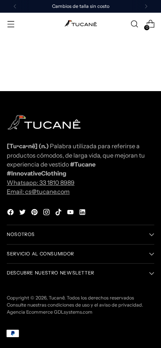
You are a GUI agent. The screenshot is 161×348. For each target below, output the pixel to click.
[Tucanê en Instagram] (47, 213)
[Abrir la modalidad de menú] (10, 24)
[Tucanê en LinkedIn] (83, 213)
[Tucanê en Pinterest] (35, 213)
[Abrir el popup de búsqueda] (134, 24)
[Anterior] (15, 6)
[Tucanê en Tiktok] (59, 213)
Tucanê (56, 298)
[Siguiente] (146, 6)
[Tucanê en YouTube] (71, 213)
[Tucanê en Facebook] (11, 213)
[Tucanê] (80, 24)
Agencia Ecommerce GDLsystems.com (49, 312)
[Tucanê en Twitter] (23, 213)
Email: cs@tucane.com (38, 191)
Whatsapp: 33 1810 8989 (41, 182)
